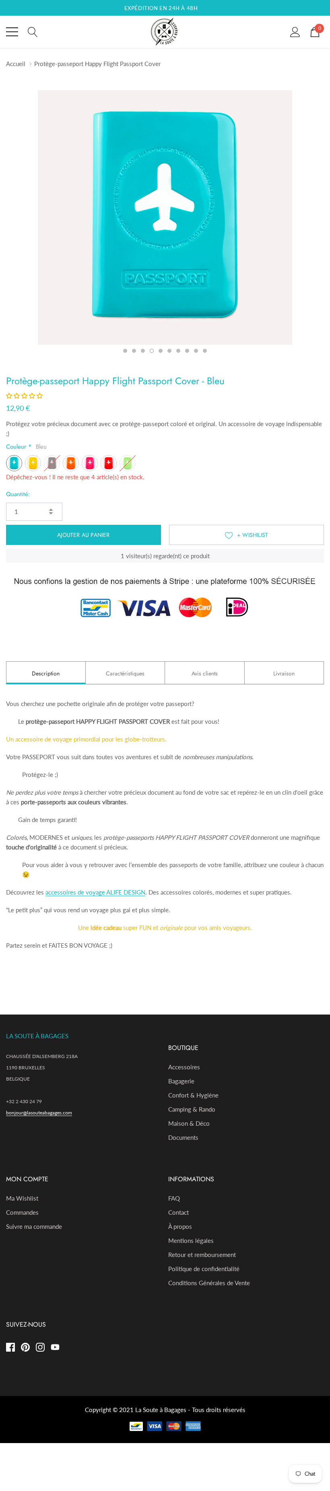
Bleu (14, 463)
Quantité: (18, 494)
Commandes (22, 1212)
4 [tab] (152, 351)
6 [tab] (169, 351)
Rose (90, 463)
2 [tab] (134, 351)
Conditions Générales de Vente (209, 1282)
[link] (13, 1347)
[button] (24, 395)
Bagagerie (181, 1081)
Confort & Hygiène (193, 1095)
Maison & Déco (189, 1123)
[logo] (165, 32)
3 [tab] (143, 351)
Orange (71, 463)
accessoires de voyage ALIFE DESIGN (95, 892)
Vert (128, 463)
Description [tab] (46, 673)
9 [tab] (196, 351)
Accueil (15, 63)
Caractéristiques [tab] (125, 673)
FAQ (174, 1198)
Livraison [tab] (284, 673)
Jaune (33, 463)
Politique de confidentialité (203, 1268)
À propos (180, 1226)
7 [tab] (178, 351)
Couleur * (26, 446)
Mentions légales (191, 1240)
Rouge (109, 463)
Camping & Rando (191, 1109)
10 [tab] (205, 351)
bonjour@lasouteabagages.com (39, 1113)
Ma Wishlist (22, 1198)
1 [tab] (125, 351)
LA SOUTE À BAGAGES (37, 1036)
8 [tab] (187, 351)
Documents (183, 1137)
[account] (295, 31)
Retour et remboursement (202, 1254)
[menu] (12, 32)
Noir (52, 463)
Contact (178, 1212)
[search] (33, 31)
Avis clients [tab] (205, 673)
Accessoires (184, 1067)
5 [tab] (161, 351)
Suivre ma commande (34, 1226)
